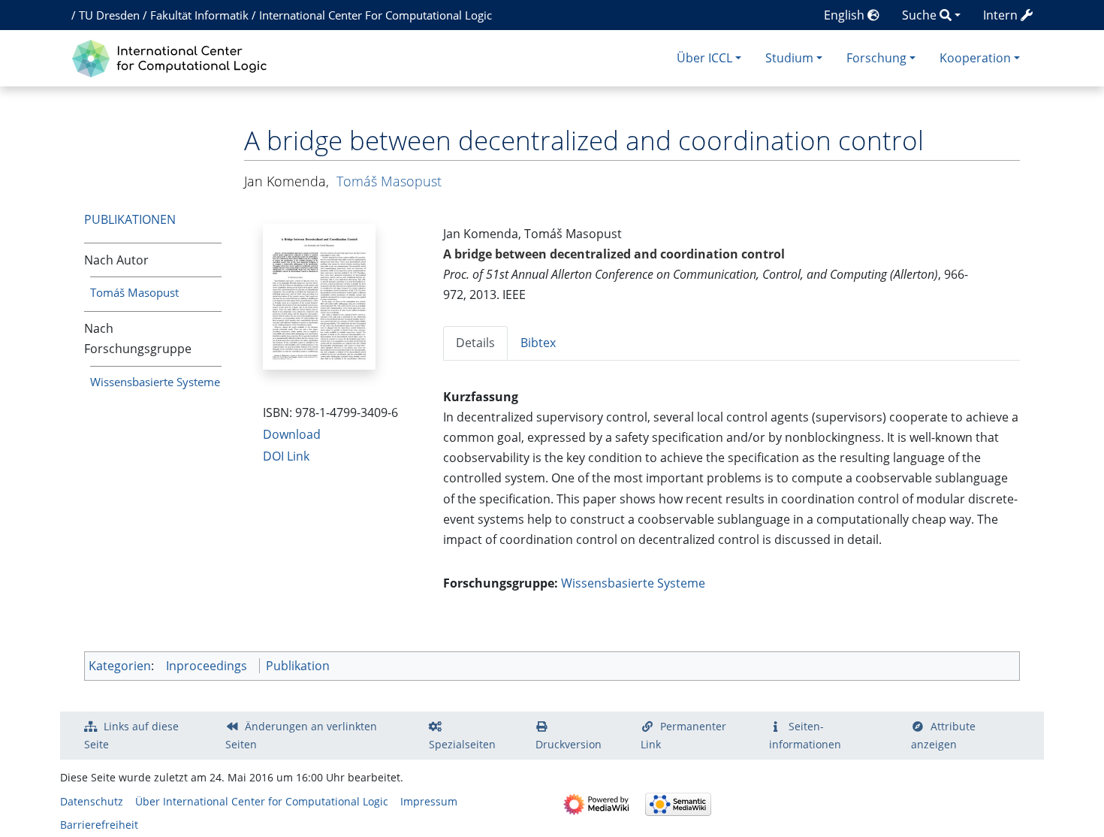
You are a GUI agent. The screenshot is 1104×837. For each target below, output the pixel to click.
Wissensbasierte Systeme (155, 381)
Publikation (298, 665)
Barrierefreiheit (99, 824)
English (845, 15)
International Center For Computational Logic (375, 15)
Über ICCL (704, 58)
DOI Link (286, 456)
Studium (789, 58)
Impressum (428, 801)
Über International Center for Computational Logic (261, 801)
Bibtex (538, 342)
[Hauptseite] (173, 57)
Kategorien (120, 665)
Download (292, 434)
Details (475, 342)
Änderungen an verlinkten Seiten (301, 735)
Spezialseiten (462, 744)
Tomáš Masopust (134, 292)
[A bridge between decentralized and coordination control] (319, 295)
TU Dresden (109, 15)
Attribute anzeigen (943, 735)
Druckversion (568, 744)
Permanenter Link (683, 735)
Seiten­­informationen (805, 735)
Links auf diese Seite (131, 735)
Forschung (876, 58)
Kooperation (975, 58)
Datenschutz (91, 801)
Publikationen (130, 219)
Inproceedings (206, 665)
